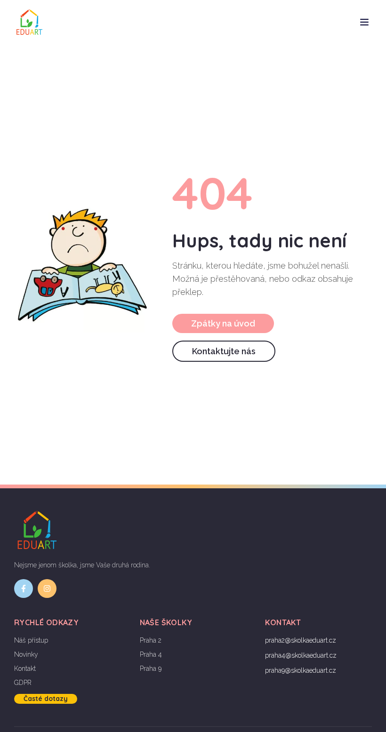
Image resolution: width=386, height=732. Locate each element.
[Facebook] (23, 588)
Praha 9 (150, 668)
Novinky (26, 654)
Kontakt (25, 668)
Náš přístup (31, 640)
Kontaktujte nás (224, 351)
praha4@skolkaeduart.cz (301, 655)
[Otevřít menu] (364, 22)
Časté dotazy (46, 698)
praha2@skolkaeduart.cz (300, 640)
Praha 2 (150, 640)
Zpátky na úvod (223, 323)
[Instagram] (47, 588)
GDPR (23, 682)
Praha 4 (151, 654)
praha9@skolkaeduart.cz (300, 670)
